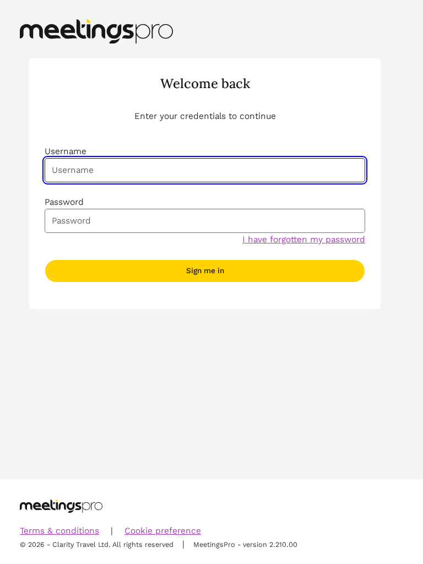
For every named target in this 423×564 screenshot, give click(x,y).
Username (65, 151)
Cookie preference (162, 530)
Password (64, 202)
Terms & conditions (59, 530)
